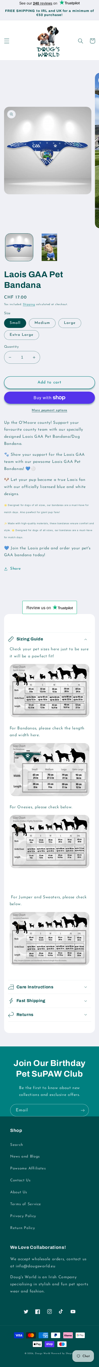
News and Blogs (25, 1157)
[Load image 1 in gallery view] (19, 247)
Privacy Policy (23, 1216)
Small (15, 323)
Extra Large (22, 335)
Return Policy (22, 1228)
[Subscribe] (83, 1110)
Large (70, 323)
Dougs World (42, 1353)
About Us (18, 1192)
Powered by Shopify (62, 1353)
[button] (6, 41)
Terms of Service (25, 1204)
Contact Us (20, 1180)
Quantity (11, 346)
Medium (42, 323)
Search (16, 1145)
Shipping (29, 304)
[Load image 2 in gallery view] (49, 247)
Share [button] (15, 569)
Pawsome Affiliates (28, 1168)
